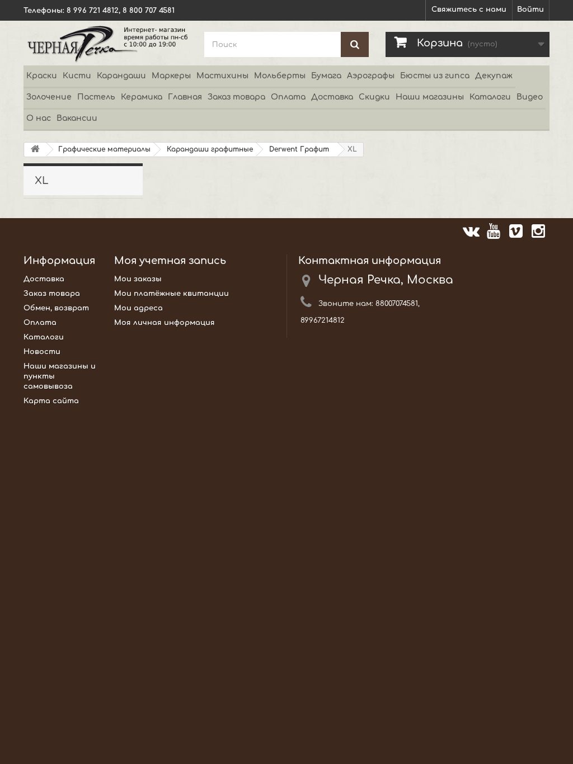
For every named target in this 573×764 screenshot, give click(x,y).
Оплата (288, 97)
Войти (530, 9)
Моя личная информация (164, 323)
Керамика (141, 97)
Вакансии (77, 118)
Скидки (374, 97)
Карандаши (121, 76)
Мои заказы (138, 279)
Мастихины (222, 76)
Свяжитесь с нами (468, 9)
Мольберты (280, 76)
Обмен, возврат (56, 308)
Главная (185, 97)
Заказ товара (236, 97)
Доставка (332, 97)
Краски (41, 76)
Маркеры (171, 76)
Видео (529, 97)
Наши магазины (430, 97)
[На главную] (35, 150)
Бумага (326, 76)
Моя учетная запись (170, 260)
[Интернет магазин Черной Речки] (105, 43)
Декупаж (494, 76)
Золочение (49, 97)
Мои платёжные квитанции (171, 294)
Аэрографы (370, 76)
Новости (42, 352)
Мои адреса (138, 308)
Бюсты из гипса (434, 76)
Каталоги (490, 97)
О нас (38, 118)
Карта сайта (51, 401)
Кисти (77, 76)
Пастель (96, 97)
